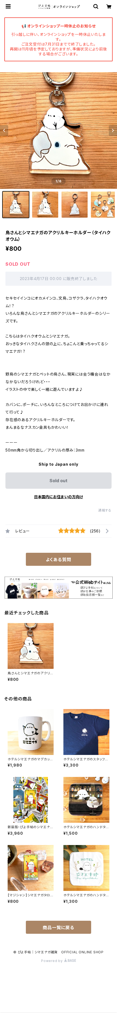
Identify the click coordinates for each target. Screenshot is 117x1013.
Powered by (52, 961)
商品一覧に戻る (58, 927)
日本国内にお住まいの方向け (58, 496)
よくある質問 (58, 559)
